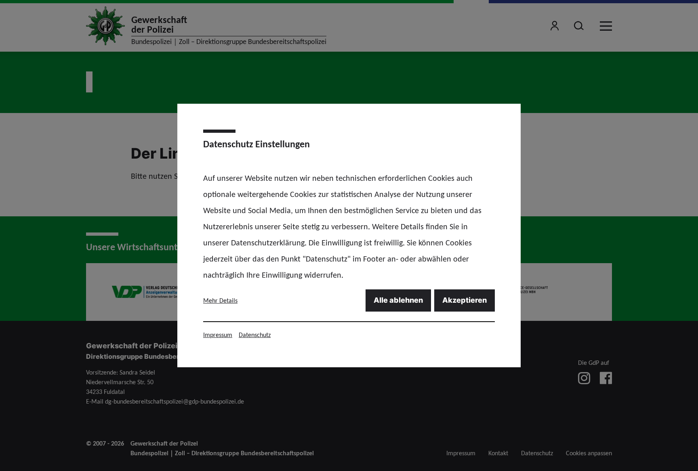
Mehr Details (220, 300)
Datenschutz (255, 335)
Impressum (217, 335)
